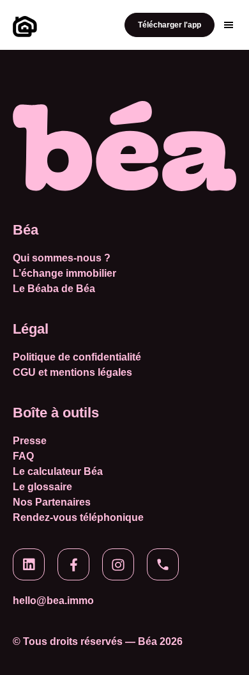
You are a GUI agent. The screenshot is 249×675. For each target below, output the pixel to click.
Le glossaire (42, 487)
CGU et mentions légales (72, 373)
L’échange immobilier (64, 273)
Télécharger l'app (169, 24)
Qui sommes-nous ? (61, 258)
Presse (30, 441)
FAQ (23, 456)
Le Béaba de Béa (54, 289)
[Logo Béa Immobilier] (23, 25)
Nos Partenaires (52, 502)
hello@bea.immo (53, 600)
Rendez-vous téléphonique (78, 518)
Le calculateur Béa (58, 472)
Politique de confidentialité (77, 357)
